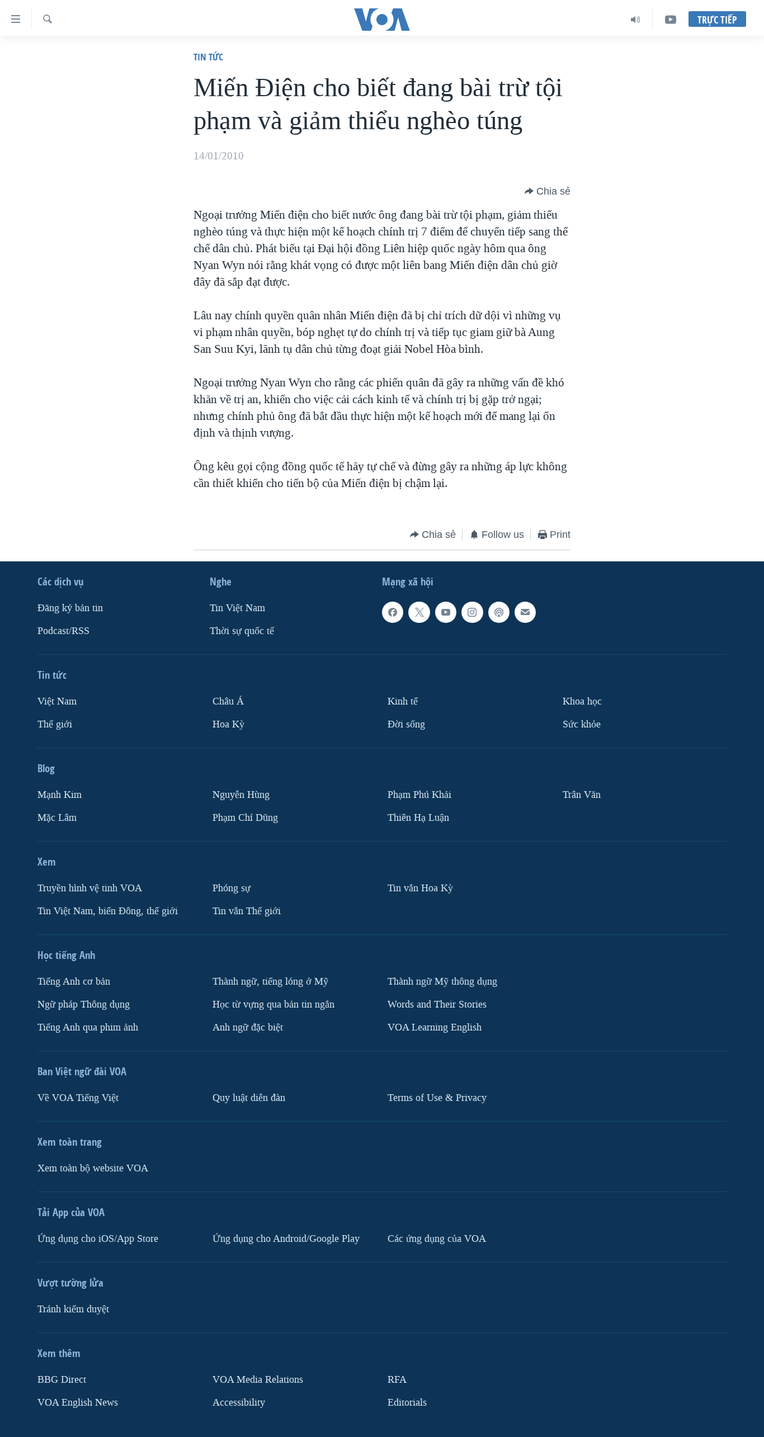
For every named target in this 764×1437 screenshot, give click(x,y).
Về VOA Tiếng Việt (78, 1097)
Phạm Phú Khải (419, 794)
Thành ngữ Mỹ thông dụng (442, 981)
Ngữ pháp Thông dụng (83, 1004)
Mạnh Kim (59, 794)
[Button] (547, 191)
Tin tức (208, 56)
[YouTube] (670, 20)
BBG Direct (61, 1379)
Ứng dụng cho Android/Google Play (286, 1238)
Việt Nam (57, 701)
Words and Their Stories (437, 1004)
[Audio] (636, 20)
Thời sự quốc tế (242, 631)
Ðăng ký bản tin (70, 608)
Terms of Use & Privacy (437, 1097)
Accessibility (239, 1402)
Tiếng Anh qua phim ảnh (87, 1027)
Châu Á (228, 701)
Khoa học (582, 701)
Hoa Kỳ (228, 724)
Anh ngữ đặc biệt (248, 1027)
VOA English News (77, 1402)
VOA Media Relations (258, 1379)
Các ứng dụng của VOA (437, 1238)
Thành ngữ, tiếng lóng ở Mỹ (270, 981)
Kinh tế (403, 701)
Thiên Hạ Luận (418, 817)
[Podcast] (499, 612)
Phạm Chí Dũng (245, 817)
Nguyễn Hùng (241, 794)
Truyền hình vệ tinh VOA (89, 888)
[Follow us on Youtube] (445, 612)
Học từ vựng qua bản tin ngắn (273, 1004)
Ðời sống (406, 724)
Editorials (407, 1402)
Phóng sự (232, 888)
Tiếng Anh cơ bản (73, 981)
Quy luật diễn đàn (249, 1097)
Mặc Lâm (57, 817)
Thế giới (54, 724)
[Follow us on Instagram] (472, 612)
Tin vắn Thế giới (247, 911)
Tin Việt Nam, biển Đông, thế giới (107, 911)
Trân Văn (582, 794)
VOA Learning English (435, 1027)
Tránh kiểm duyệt (73, 1309)
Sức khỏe (582, 724)
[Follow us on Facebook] (392, 612)
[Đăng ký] (525, 612)
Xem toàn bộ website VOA (92, 1168)
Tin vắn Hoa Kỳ (420, 888)
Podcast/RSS (63, 631)
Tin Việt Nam (237, 608)
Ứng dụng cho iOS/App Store (97, 1238)
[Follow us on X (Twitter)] (419, 612)
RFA (397, 1379)
